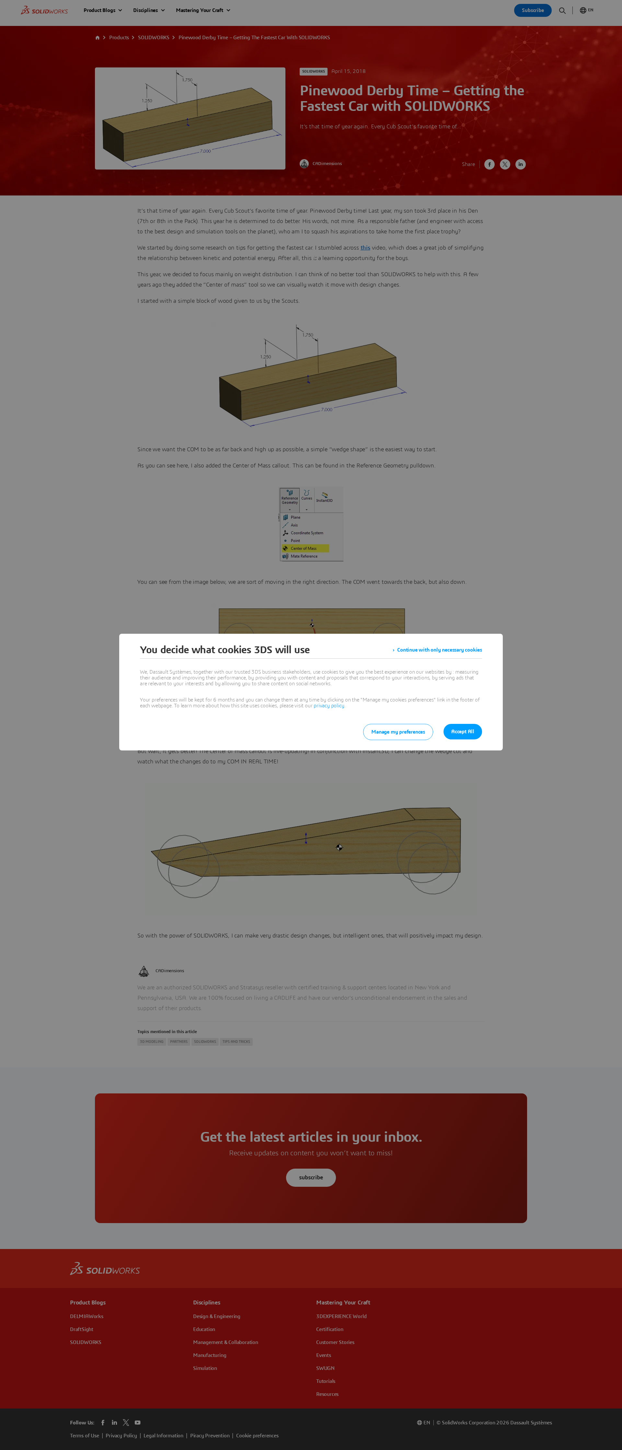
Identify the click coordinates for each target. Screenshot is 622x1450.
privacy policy (329, 705)
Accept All (462, 731)
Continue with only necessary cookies (439, 650)
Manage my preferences (398, 732)
